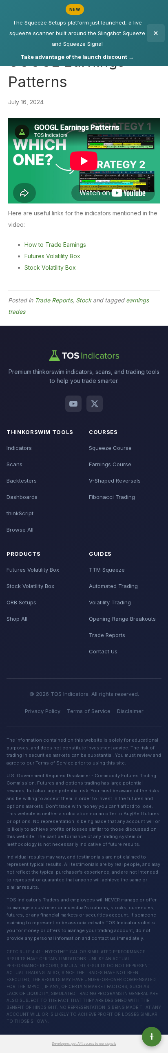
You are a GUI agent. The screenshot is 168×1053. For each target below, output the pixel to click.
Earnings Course (110, 464)
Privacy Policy (42, 711)
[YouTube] (73, 404)
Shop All (17, 618)
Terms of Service (89, 711)
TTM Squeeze (107, 569)
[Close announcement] (156, 33)
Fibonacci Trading (112, 497)
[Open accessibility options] (151, 1036)
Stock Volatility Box (50, 267)
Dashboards (22, 497)
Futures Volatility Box (52, 256)
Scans (14, 464)
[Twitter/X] (94, 404)
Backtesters (22, 480)
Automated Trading (113, 586)
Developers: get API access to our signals (84, 1043)
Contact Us (103, 651)
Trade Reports (54, 300)
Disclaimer (130, 711)
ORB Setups (21, 602)
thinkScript (20, 513)
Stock (83, 300)
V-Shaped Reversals (115, 480)
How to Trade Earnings (55, 244)
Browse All (20, 529)
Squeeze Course (110, 448)
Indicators (19, 448)
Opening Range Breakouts (122, 618)
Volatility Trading (110, 602)
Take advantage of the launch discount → (77, 57)
